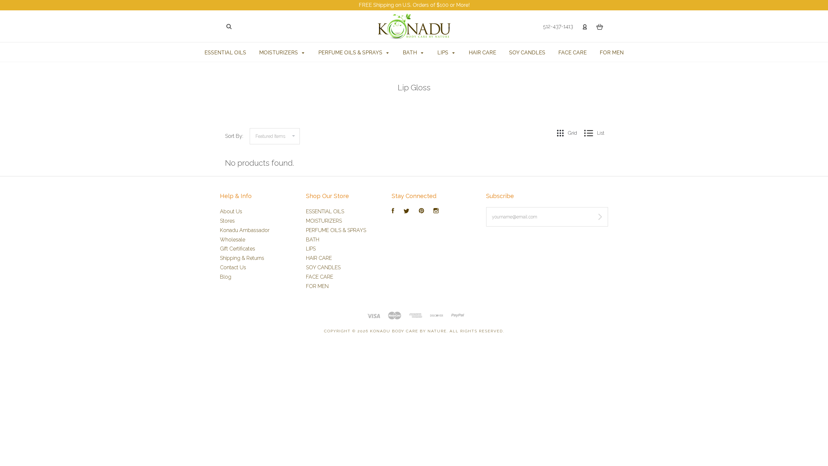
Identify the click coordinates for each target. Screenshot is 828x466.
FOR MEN (612, 53)
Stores (227, 221)
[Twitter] (406, 211)
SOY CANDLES (527, 53)
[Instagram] (436, 211)
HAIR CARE (482, 53)
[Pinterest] (421, 211)
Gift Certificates (237, 249)
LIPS (443, 53)
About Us (231, 211)
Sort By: (234, 136)
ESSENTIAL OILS (225, 53)
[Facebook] (393, 211)
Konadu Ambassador (244, 230)
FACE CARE (572, 53)
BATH (410, 53)
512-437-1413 (558, 26)
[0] (599, 26)
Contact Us (233, 267)
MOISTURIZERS (279, 53)
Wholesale (232, 240)
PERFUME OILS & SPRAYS (351, 53)
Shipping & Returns (242, 258)
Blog (225, 277)
